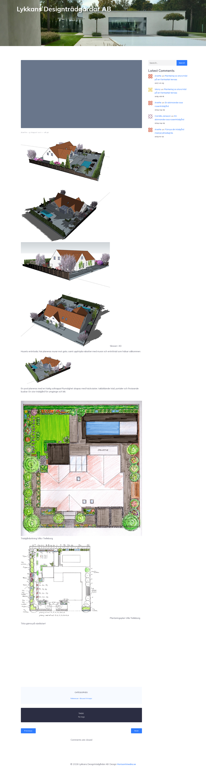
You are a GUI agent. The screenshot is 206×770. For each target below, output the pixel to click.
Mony (157, 89)
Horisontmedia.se (126, 764)
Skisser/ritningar (86, 698)
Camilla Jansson (163, 116)
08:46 (46, 132)
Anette (24, 132)
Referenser (74, 698)
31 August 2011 (35, 132)
